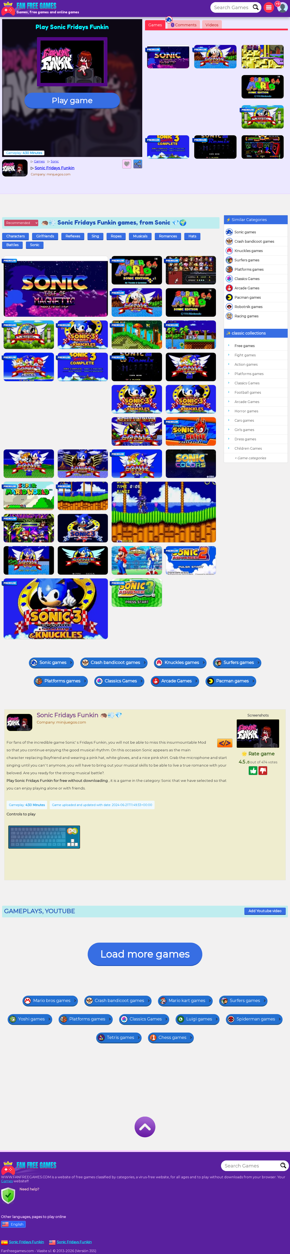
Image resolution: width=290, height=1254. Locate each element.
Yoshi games (31, 1019)
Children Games (248, 448)
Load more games (145, 954)
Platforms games (249, 269)
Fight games (245, 355)
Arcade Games (247, 288)
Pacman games (248, 297)
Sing (95, 236)
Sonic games (245, 232)
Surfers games (247, 260)
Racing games (246, 316)
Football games (248, 392)
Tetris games (120, 1037)
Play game (72, 100)
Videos (212, 25)
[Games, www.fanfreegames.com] (29, 8)
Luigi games (199, 1019)
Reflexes (73, 236)
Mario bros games (51, 1000)
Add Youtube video (265, 911)
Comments (184, 25)
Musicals (140, 236)
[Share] (137, 164)
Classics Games (247, 279)
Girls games (244, 430)
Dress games (245, 439)
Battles (12, 245)
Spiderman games (256, 1019)
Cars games (244, 420)
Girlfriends (45, 236)
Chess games (172, 1037)
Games (155, 25)
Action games (246, 364)
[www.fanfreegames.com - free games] (29, 1167)
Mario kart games (187, 1000)
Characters (15, 236)
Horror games (246, 411)
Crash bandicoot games (254, 241)
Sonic (34, 245)
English (17, 1224)
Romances (168, 236)
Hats (192, 236)
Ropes (116, 236)
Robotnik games (248, 307)
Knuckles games (249, 251)
